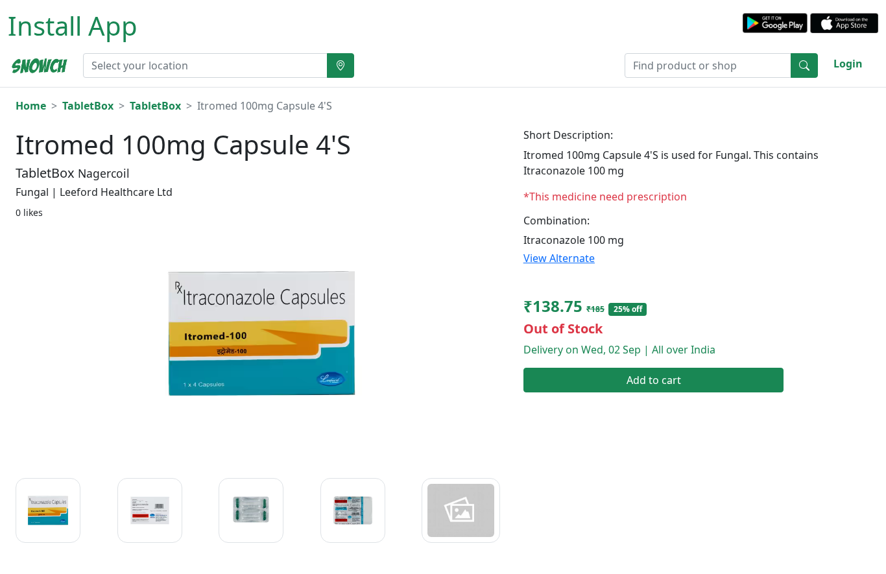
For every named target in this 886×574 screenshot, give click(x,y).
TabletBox (88, 106)
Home (31, 106)
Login (848, 63)
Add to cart (654, 380)
